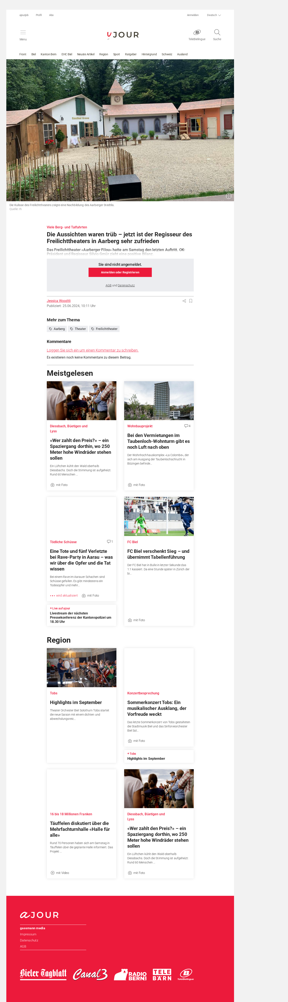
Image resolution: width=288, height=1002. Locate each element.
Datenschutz (29, 940)
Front (22, 54)
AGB (23, 946)
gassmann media (32, 928)
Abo (51, 15)
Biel (33, 54)
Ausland (182, 54)
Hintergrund (149, 54)
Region (103, 54)
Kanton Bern (49, 54)
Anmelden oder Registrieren (120, 272)
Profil (39, 15)
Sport (116, 54)
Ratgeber (131, 54)
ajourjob (23, 15)
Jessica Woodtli (59, 301)
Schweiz (167, 54)
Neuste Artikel (85, 54)
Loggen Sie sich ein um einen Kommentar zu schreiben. (93, 350)
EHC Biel (67, 54)
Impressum (28, 934)
